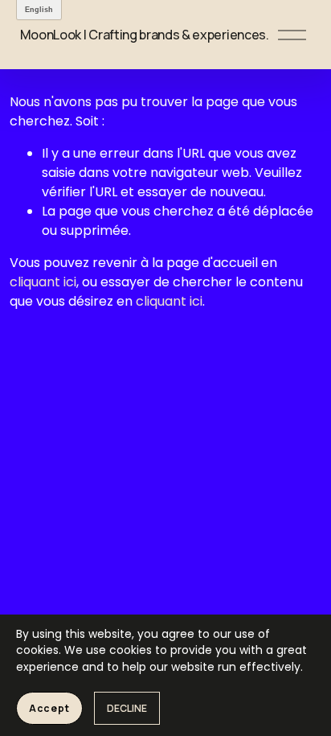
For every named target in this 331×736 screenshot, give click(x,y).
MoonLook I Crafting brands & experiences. (144, 34)
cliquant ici (43, 282)
